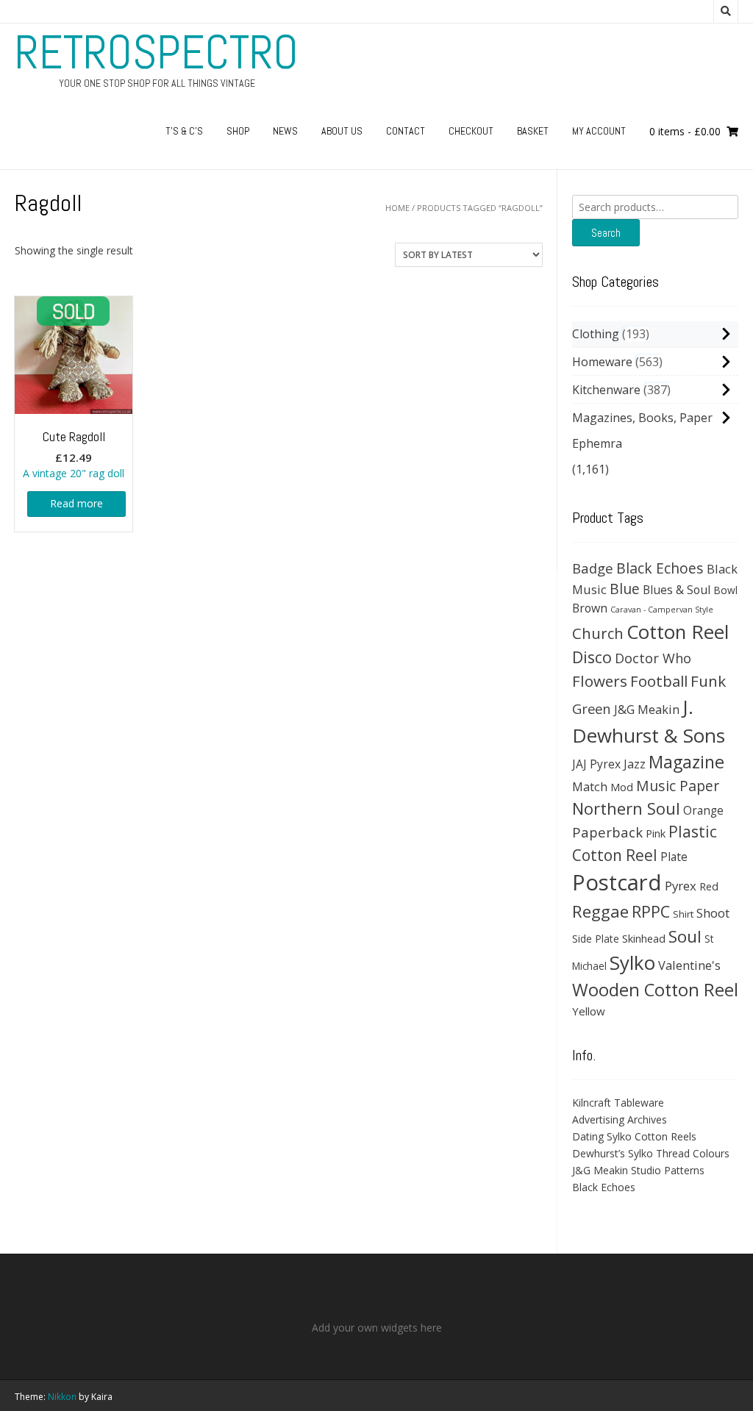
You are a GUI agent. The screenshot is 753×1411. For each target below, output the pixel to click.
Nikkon (62, 1396)
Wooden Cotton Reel (655, 989)
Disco (592, 657)
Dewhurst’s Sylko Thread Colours (650, 1153)
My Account (599, 130)
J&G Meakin (646, 709)
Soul (685, 936)
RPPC (651, 911)
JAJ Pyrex (596, 764)
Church (598, 633)
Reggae (600, 911)
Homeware (602, 362)
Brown (589, 608)
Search (606, 233)
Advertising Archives (619, 1119)
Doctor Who (653, 658)
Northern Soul (626, 808)
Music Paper (677, 786)
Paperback (607, 832)
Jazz (635, 764)
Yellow (588, 1011)
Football (659, 681)
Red (708, 886)
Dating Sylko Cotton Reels (634, 1136)
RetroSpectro (157, 52)
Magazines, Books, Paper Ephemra (642, 430)
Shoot (712, 912)
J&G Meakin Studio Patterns (638, 1170)
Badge (592, 568)
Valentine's (689, 965)
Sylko (632, 962)
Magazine (686, 762)
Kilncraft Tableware (618, 1103)
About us (342, 130)
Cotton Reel (678, 631)
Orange (703, 810)
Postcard (617, 882)
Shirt (683, 914)
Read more (76, 503)
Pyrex (680, 885)
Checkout (471, 130)
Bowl (725, 590)
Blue (625, 589)
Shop (237, 130)
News (285, 130)
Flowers (599, 681)
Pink (655, 833)
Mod (621, 786)
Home (397, 207)
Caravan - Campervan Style (661, 609)
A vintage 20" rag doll (73, 454)
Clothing (595, 334)
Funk (708, 681)
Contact (405, 130)
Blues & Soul (676, 590)
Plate (674, 857)
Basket (533, 130)
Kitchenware (606, 390)
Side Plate (595, 939)
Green (591, 708)
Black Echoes (660, 568)
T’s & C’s (184, 130)
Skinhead (643, 938)
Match (589, 786)
